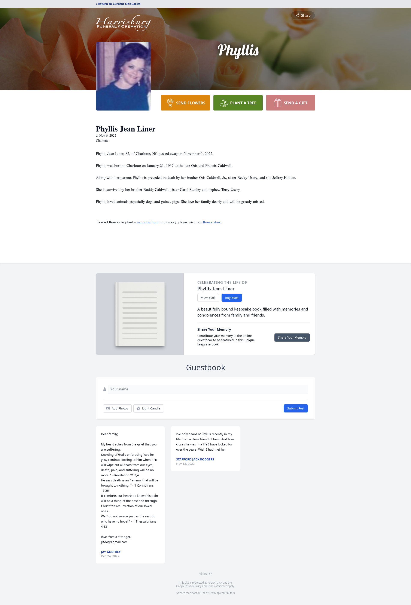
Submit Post (295, 408)
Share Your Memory (292, 337)
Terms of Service (217, 586)
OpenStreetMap (210, 593)
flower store (212, 221)
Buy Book (231, 298)
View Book (208, 298)
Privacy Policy (193, 586)
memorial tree (147, 221)
